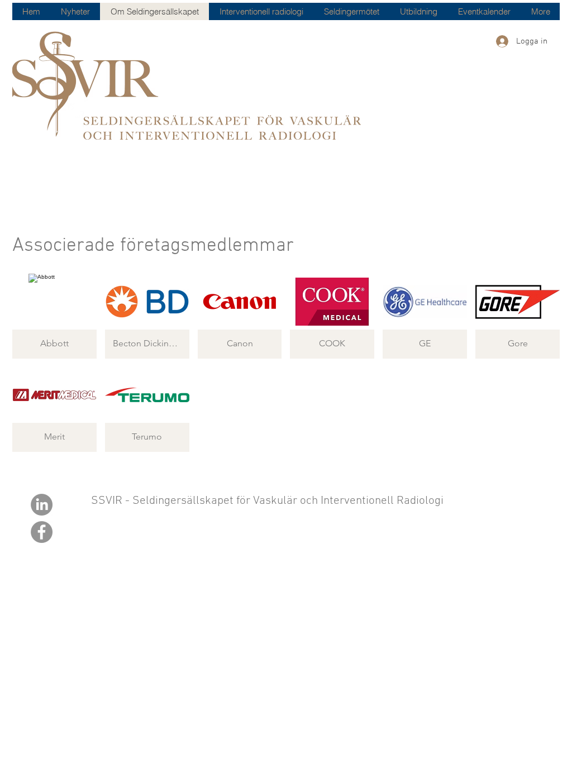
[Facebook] (42, 532)
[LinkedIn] (42, 505)
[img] (54, 316)
